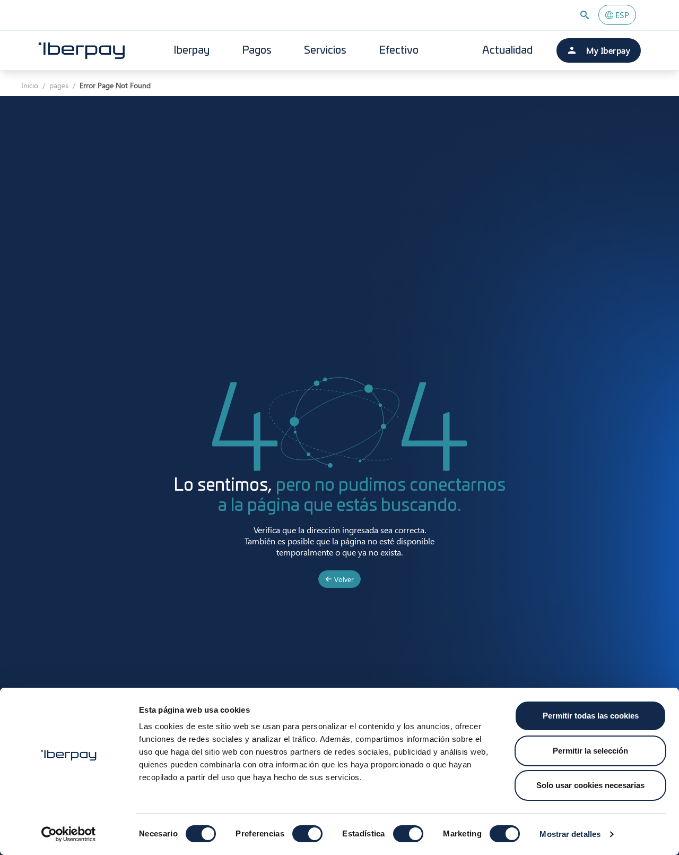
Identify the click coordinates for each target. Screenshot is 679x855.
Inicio (29, 85)
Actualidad (507, 50)
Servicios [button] (325, 50)
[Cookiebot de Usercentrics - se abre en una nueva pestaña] (68, 834)
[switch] (307, 833)
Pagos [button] (257, 50)
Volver (343, 579)
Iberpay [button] (191, 50)
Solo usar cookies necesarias (590, 785)
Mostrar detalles (569, 834)
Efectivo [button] (399, 50)
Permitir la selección (590, 750)
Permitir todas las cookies (591, 715)
